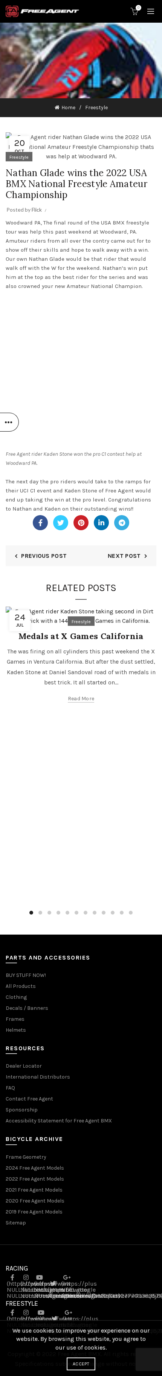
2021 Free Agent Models (34, 1190)
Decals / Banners (27, 1008)
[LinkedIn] (101, 522)
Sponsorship (22, 1110)
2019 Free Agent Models (34, 1212)
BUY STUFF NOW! (26, 975)
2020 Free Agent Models (35, 1201)
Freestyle (96, 107)
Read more (81, 698)
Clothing (16, 997)
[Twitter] (60, 522)
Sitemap (16, 1223)
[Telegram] (121, 522)
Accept (81, 1364)
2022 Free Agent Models (35, 1179)
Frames (15, 1019)
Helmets (16, 1030)
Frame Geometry (26, 1157)
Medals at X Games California (80, 636)
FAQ (10, 1088)
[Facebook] (40, 522)
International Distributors (38, 1077)
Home (68, 107)
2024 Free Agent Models (35, 1168)
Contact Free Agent (29, 1099)
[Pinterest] (81, 522)
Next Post (124, 555)
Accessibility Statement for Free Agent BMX (59, 1121)
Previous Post (44, 555)
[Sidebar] (9, 422)
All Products (21, 986)
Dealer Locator (24, 1066)
